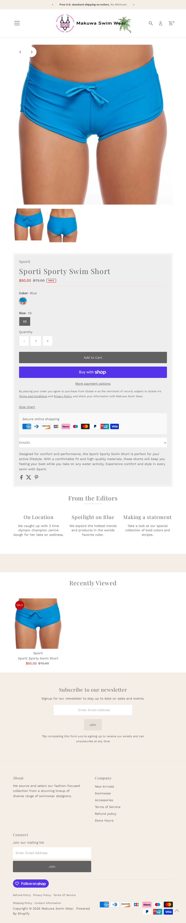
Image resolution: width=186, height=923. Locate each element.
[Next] (31, 52)
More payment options (92, 383)
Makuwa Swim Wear (57, 908)
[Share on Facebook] (22, 478)
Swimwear (103, 793)
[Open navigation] (17, 23)
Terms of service (64, 895)
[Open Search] (151, 23)
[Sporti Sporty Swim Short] (38, 623)
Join (93, 725)
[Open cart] (170, 23)
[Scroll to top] (176, 910)
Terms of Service (107, 807)
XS (25, 321)
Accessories (104, 800)
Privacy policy (42, 895)
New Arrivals (104, 786)
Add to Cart (93, 357)
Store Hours (104, 820)
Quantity (25, 332)
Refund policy (105, 813)
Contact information (47, 903)
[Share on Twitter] (29, 478)
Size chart (27, 407)
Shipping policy (22, 903)
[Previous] (20, 52)
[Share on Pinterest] (36, 478)
